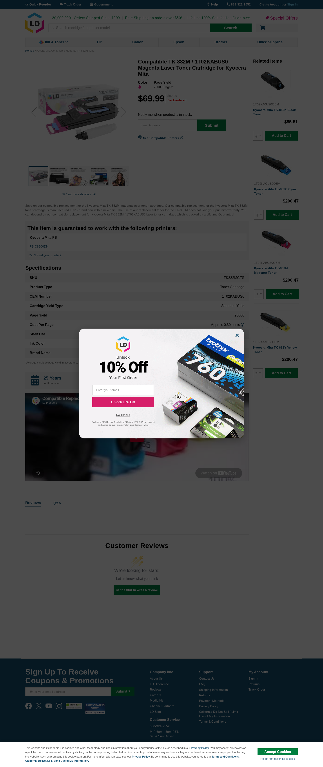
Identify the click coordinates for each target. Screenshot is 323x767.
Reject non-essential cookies (277, 758)
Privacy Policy (200, 748)
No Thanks (123, 415)
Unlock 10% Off (123, 402)
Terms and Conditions (225, 756)
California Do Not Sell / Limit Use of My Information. (57, 760)
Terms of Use (141, 425)
